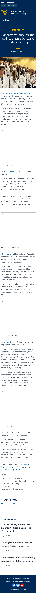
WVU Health (10, 2)
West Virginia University (14, 93)
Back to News (18, 30)
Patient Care (12, 5)
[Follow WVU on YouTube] (22, 585)
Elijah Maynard (6, 254)
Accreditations (17, 578)
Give (3, 5)
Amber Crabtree (10, 342)
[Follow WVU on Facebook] (14, 585)
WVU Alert (21, 581)
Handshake (15, 581)
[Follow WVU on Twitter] (18, 585)
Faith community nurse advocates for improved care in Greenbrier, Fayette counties (16, 527)
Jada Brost (5, 432)
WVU (2, 2)
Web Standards (25, 578)
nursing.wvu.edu (14, 470)
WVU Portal (9, 581)
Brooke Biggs (9, 171)
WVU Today (27, 581)
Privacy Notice (10, 578)
